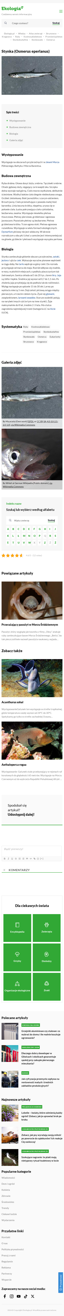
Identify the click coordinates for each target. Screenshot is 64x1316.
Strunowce (51, 33)
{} (38, 858)
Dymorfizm (7, 231)
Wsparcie (6, 1280)
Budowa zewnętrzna (20, 127)
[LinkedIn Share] (39, 814)
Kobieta (6, 1190)
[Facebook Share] (39, 805)
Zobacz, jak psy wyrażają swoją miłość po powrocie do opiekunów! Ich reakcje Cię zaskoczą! (41, 1138)
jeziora (5, 260)
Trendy (5, 1208)
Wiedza (21, 33)
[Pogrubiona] (4, 858)
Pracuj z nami (9, 1255)
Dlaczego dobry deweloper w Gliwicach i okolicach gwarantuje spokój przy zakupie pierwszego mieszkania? (38, 1058)
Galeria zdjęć (16, 140)
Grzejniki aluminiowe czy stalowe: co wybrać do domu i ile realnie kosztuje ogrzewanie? (40, 1034)
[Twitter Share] (47, 805)
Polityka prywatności (13, 1249)
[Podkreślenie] (12, 858)
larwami (22, 297)
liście (52, 308)
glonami (50, 293)
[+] (41, 858)
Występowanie (17, 120)
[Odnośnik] (34, 858)
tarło (21, 264)
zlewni (49, 162)
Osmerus (50, 39)
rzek (18, 260)
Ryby (17, 36)
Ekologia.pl (9, 33)
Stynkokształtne (20, 39)
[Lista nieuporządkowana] (23, 858)
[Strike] (16, 858)
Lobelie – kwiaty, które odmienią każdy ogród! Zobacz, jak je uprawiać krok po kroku (41, 1116)
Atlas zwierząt (35, 33)
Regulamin (7, 1261)
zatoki (56, 256)
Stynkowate (37, 39)
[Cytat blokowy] (27, 858)
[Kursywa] (8, 858)
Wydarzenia (8, 1220)
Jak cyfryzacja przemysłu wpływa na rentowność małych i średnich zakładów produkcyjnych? (40, 1082)
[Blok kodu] (30, 858)
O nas (5, 1243)
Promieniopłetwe (53, 36)
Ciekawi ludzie (9, 1214)
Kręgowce (7, 36)
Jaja (59, 275)
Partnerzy (7, 1273)
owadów (31, 297)
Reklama (6, 1267)
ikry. (54, 275)
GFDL (31, 421)
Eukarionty (55, 336)
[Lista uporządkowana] (19, 858)
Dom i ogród (8, 1184)
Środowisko (8, 1202)
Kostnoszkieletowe (33, 36)
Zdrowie (6, 1196)
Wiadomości (8, 1178)
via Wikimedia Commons (23, 424)
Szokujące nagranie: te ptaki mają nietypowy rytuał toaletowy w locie (40, 1159)
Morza (56, 162)
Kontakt (6, 1237)
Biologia (13, 133)
